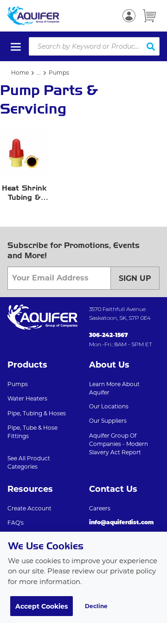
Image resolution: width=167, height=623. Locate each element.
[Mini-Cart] (149, 16)
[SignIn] (129, 16)
